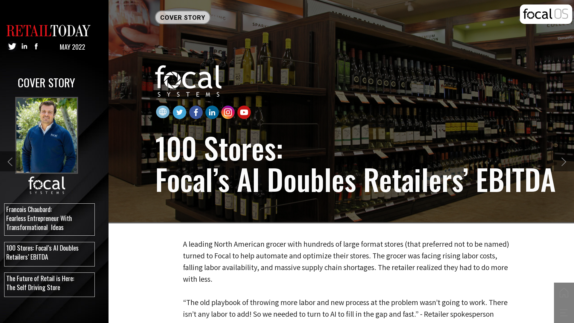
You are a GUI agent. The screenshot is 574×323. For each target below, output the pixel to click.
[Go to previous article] (10, 161)
